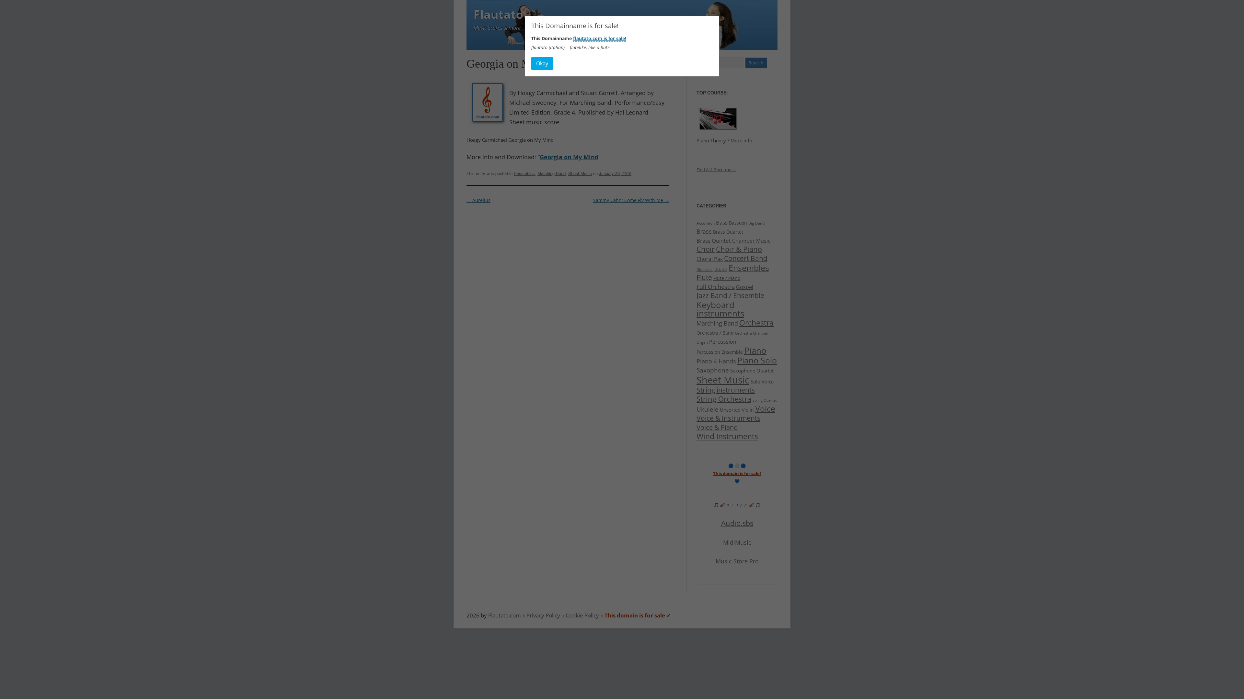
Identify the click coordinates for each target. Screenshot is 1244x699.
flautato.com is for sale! (599, 38)
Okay (542, 63)
